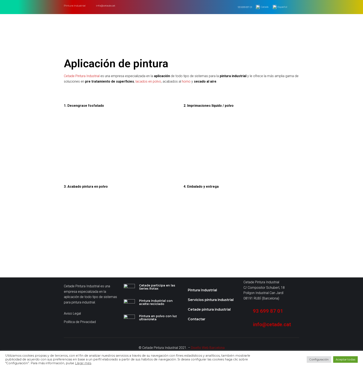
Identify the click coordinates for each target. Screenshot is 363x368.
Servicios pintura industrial (211, 300)
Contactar (196, 319)
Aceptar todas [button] (345, 359)
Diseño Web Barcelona (208, 348)
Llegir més (83, 363)
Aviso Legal (72, 313)
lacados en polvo (148, 81)
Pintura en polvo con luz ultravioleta (158, 317)
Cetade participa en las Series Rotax (157, 287)
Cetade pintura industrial (209, 309)
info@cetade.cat (105, 5)
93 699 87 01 (245, 7)
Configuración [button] (319, 359)
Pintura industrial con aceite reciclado (156, 302)
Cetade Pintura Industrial (82, 76)
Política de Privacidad (80, 322)
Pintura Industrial (202, 290)
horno (186, 81)
